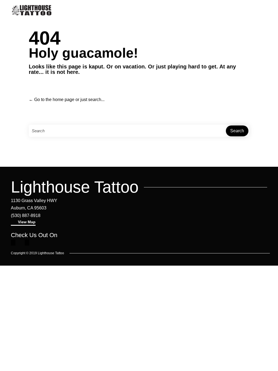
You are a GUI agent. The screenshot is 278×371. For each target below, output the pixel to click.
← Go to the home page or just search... (67, 99)
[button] (23, 222)
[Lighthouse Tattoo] (31, 10)
